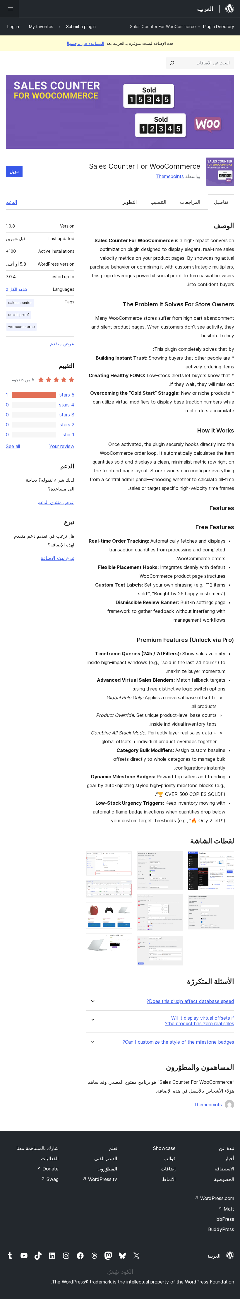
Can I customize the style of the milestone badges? (178, 1042)
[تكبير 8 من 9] (124, 910)
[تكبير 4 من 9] (175, 902)
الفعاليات (50, 1158)
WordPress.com (214, 1198)
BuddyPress (221, 1229)
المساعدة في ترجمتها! (85, 43)
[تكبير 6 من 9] (124, 859)
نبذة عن (226, 1148)
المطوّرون (107, 1169)
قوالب (170, 1158)
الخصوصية (224, 1179)
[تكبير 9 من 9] (124, 941)
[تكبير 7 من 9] (124, 888)
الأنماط (169, 1179)
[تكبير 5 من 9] (175, 944)
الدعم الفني (105, 1158)
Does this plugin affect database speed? (190, 1001)
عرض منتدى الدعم (55, 502)
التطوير (130, 202)
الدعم (11, 202)
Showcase (164, 1148)
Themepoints (170, 176)
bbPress (225, 1219)
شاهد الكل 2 (16, 289)
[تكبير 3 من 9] (175, 859)
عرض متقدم (62, 343)
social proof (18, 314)
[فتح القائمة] (9, 9)
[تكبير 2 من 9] (226, 903)
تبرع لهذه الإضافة (57, 558)
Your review (61, 446)
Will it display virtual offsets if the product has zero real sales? (199, 1020)
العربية (214, 1256)
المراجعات (190, 202)
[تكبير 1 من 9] (226, 859)
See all (13, 446)
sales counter (20, 302)
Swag (50, 1179)
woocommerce (21, 326)
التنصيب (158, 202)
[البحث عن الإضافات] (172, 63)
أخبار (229, 1158)
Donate (48, 1169)
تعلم (113, 1148)
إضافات (168, 1169)
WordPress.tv (99, 1179)
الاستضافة (224, 1169)
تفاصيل (221, 202)
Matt (226, 1209)
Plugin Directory (218, 26)
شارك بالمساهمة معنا (37, 1148)
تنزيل (14, 171)
